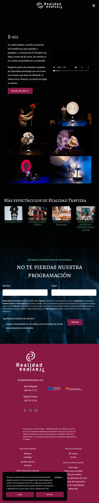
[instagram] (36, 410)
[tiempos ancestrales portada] (13, 207)
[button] (48, 234)
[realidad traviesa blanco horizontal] (49, 3)
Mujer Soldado (85, 221)
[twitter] (30, 410)
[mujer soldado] (85, 207)
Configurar (58, 477)
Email (54, 285)
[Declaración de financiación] (65, 388)
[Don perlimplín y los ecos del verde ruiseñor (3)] (61, 207)
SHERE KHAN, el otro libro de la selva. (37, 224)
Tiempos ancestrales (13, 223)
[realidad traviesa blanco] (30, 352)
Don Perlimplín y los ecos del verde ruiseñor (62, 224)
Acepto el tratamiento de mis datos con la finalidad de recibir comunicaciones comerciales (34, 326)
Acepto (19, 494)
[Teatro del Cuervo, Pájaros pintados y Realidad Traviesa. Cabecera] (37, 207)
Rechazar (50, 494)
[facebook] (25, 410)
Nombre (6, 285)
